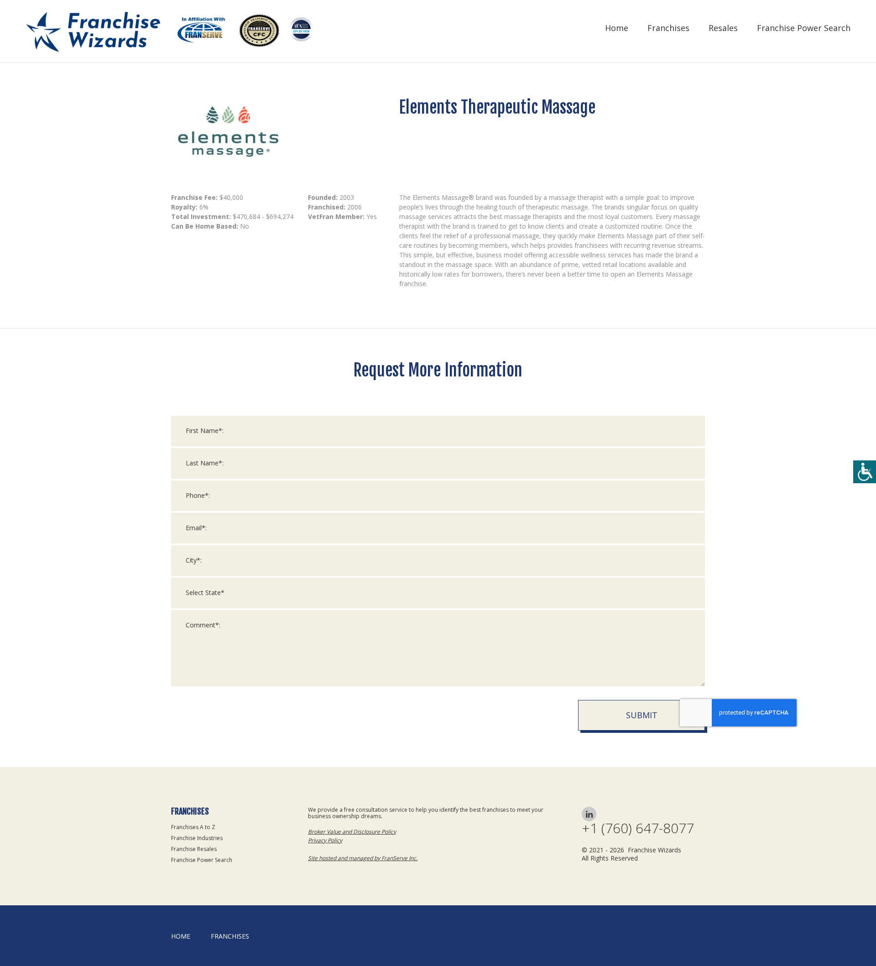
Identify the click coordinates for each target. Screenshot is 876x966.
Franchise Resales (194, 849)
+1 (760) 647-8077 (638, 828)
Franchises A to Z (193, 827)
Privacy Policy (325, 840)
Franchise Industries (197, 838)
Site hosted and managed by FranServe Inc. (362, 858)
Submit (641, 715)
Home (616, 27)
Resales (723, 27)
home (180, 936)
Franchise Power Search (803, 27)
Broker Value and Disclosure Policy (352, 831)
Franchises (668, 27)
